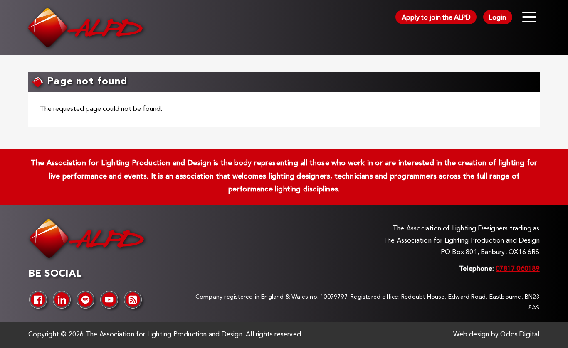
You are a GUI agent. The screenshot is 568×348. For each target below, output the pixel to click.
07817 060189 (517, 269)
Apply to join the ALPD (436, 18)
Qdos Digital (519, 334)
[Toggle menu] (529, 17)
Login (497, 18)
